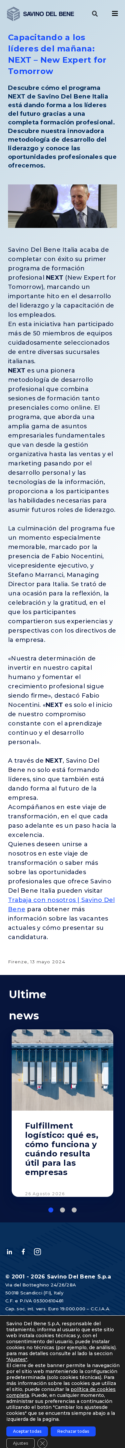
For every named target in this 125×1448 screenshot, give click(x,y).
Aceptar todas (27, 1431)
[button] (95, 14)
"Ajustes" (16, 1359)
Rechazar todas (73, 1431)
